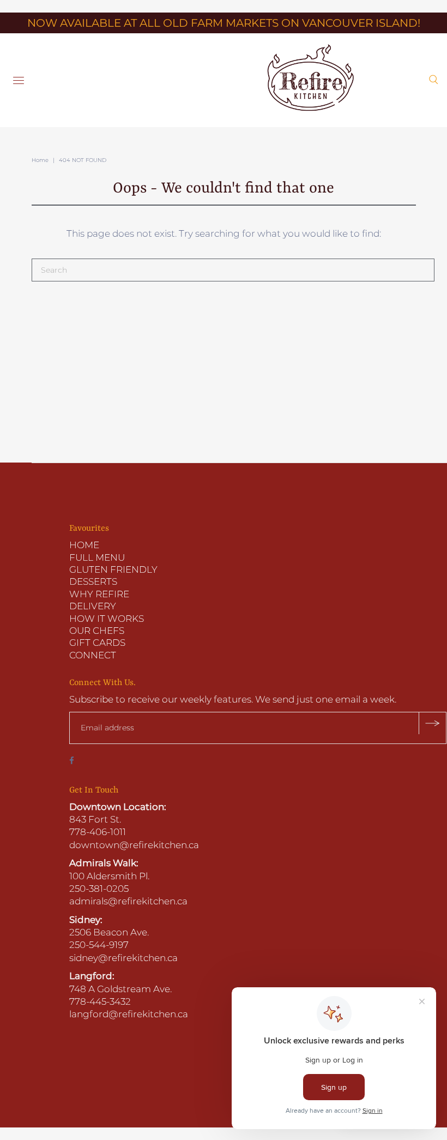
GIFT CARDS (97, 642)
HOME (84, 544)
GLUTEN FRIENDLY (113, 569)
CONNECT (92, 655)
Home (40, 160)
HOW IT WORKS (106, 618)
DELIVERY (92, 606)
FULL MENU (97, 557)
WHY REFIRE (99, 594)
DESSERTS (93, 581)
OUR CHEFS (96, 630)
